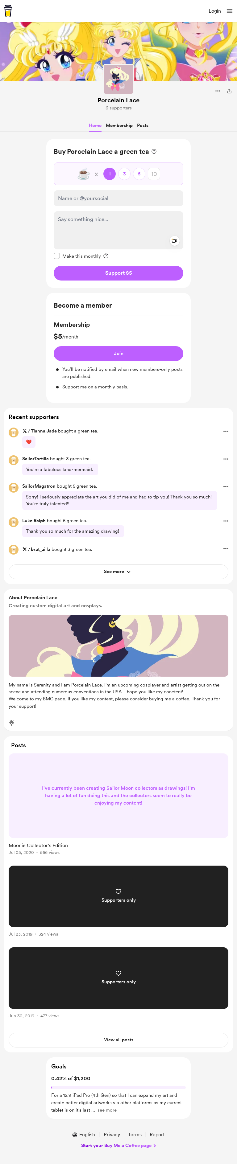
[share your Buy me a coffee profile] (229, 91)
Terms (135, 1134)
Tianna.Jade (44, 431)
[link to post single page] (118, 805)
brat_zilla (40, 549)
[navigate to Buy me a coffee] (8, 11)
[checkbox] (77, 256)
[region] (118, 213)
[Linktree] (12, 723)
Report (157, 1134)
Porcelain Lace (118, 100)
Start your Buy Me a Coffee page (116, 1145)
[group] (118, 355)
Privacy (112, 1134)
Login (215, 11)
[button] (229, 11)
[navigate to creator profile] (118, 79)
